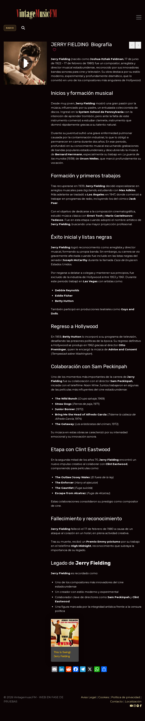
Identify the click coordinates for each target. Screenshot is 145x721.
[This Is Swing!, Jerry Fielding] (65, 633)
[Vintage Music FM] (72, 14)
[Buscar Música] (23, 28)
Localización (133, 701)
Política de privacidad (125, 697)
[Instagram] (135, 705)
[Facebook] (140, 705)
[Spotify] (138, 705)
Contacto (116, 701)
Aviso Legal (88, 697)
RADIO (10, 28)
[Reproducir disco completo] (25, 63)
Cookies (103, 697)
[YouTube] (131, 705)
